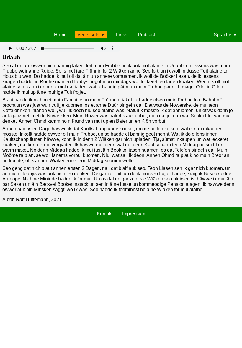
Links (121, 34)
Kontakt (105, 213)
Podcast (146, 34)
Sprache (222, 34)
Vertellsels (88, 34)
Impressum (133, 213)
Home (60, 34)
